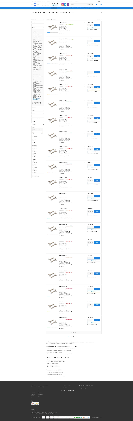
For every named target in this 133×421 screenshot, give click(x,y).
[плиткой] (98, 19)
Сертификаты (40, 394)
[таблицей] (101, 19)
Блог (39, 396)
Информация (41, 386)
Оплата (39, 389)
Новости (32, 397)
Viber (68, 4)
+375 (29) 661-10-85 (55, 3)
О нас (32, 389)
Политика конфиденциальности (87, 385)
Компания (33, 386)
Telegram (65, 4)
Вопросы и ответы (33, 395)
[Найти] (92, 4)
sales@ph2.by (55, 5)
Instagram (62, 4)
